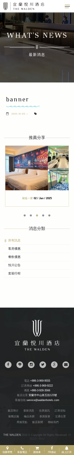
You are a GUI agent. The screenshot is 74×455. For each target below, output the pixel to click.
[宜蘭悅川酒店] (37, 349)
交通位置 (60, 416)
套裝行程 (14, 273)
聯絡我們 (53, 422)
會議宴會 (44, 416)
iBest (41, 438)
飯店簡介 (13, 410)
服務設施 (13, 416)
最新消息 (28, 410)
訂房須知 (60, 410)
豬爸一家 (27, 198)
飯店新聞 (37, 422)
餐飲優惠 (14, 257)
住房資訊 (44, 410)
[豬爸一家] (37, 168)
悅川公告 (14, 265)
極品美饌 (29, 416)
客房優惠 (14, 248)
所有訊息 (14, 240)
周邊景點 (22, 422)
